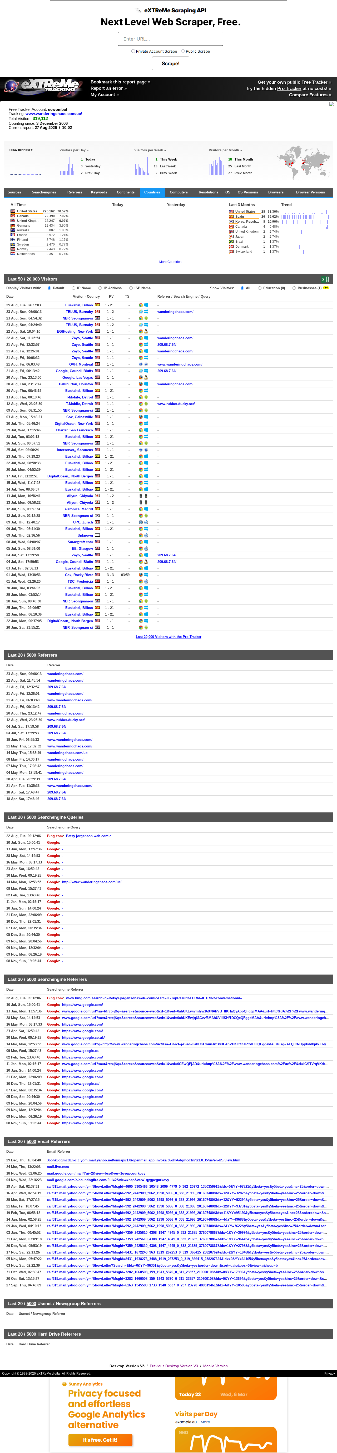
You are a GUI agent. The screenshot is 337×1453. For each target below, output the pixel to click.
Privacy (329, 1373)
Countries (152, 192)
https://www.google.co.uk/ (83, 1038)
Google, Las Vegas (77, 378)
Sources (14, 192)
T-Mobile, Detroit (79, 397)
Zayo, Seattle (82, 338)
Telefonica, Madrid (78, 509)
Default (58, 288)
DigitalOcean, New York (74, 424)
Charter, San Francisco (74, 430)
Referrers (74, 192)
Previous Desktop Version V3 (174, 1366)
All (247, 288)
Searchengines (44, 192)
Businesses (309, 288)
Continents (126, 192)
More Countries (170, 262)
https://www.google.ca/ (81, 1084)
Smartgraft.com (80, 542)
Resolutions (208, 192)
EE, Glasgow (82, 549)
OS (227, 192)
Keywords (99, 192)
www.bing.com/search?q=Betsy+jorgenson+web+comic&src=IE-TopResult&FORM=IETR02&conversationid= (154, 998)
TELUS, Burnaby (79, 312)
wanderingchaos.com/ (175, 312)
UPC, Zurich (83, 522)
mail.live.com (58, 1167)
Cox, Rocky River (79, 575)
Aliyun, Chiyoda (80, 496)
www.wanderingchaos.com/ (179, 364)
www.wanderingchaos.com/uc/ (54, 114)
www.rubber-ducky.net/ (176, 404)
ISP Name (142, 288)
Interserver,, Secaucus (75, 450)
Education (273, 288)
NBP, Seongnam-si (78, 318)
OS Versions (248, 192)
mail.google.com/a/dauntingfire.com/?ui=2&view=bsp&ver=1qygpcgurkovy (108, 1180)
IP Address (112, 288)
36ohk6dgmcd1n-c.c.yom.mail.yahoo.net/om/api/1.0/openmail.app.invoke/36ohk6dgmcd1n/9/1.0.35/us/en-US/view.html (143, 1160)
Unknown (85, 535)
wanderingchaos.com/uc (67, 753)
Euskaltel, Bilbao (79, 305)
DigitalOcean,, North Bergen (70, 476)
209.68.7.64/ (166, 345)
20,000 (33, 279)
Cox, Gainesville (79, 417)
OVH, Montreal (81, 364)
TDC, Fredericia (80, 581)
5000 (31, 655)
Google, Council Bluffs (74, 371)
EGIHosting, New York (75, 331)
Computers (179, 192)
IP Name (83, 288)
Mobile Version (215, 1366)
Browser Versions (310, 192)
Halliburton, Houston (76, 384)
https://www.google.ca (80, 1051)
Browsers (276, 192)
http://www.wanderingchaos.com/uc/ (92, 882)
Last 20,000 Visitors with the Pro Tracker (168, 637)
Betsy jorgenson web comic (88, 836)
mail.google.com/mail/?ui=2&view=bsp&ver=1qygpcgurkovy (96, 1173)
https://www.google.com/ (82, 1005)
